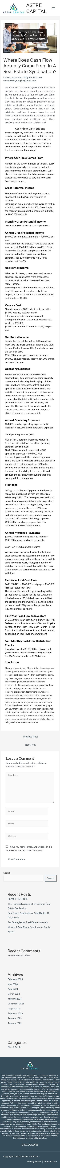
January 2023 (15, 1018)
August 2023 (14, 1008)
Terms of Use (50, 1161)
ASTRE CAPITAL (36, 8)
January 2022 (15, 1023)
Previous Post (30, 736)
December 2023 (16, 1004)
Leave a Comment (12, 77)
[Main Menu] (53, 8)
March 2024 (14, 994)
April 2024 (13, 989)
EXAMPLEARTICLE (18, 899)
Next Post (30, 745)
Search (7, 873)
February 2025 (15, 979)
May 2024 (13, 984)
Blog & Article (30, 77)
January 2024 (15, 999)
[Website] (27, 837)
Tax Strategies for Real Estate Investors (28, 922)
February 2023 (15, 1013)
